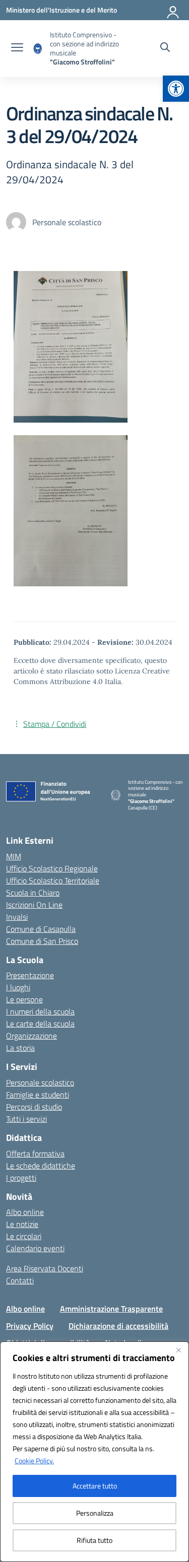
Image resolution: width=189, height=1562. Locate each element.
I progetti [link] (21, 1178)
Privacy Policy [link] (29, 1326)
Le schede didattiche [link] (40, 1166)
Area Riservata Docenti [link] (44, 1268)
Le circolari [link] (23, 1236)
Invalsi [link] (17, 917)
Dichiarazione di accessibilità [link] (118, 1326)
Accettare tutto (95, 1485)
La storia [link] (20, 1048)
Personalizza (94, 1513)
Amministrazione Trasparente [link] (111, 1309)
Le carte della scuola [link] (40, 1023)
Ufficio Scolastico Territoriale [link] (52, 880)
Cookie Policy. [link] (34, 1460)
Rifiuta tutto (94, 1540)
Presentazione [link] (30, 975)
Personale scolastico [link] (40, 1082)
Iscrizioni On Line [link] (34, 905)
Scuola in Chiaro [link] (32, 893)
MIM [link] (13, 856)
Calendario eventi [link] (35, 1248)
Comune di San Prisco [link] (42, 941)
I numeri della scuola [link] (40, 1011)
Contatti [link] (20, 1280)
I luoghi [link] (18, 987)
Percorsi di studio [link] (34, 1107)
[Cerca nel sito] (165, 48)
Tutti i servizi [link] (26, 1119)
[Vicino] (178, 1350)
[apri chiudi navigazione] (17, 48)
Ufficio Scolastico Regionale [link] (52, 868)
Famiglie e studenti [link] (37, 1095)
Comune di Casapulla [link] (41, 929)
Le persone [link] (24, 999)
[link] (176, 89)
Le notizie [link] (22, 1224)
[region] (94, 1451)
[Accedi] (173, 10)
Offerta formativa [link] (35, 1153)
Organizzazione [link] (31, 1036)
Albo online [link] (25, 1212)
